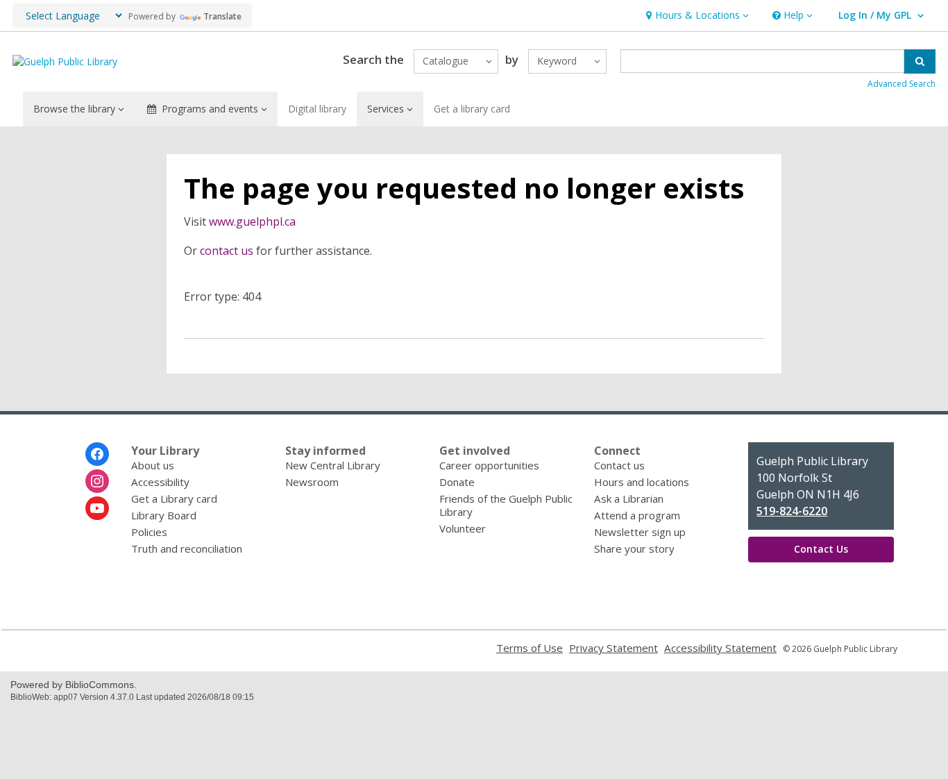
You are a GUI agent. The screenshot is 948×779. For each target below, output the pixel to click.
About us (152, 465)
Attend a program (637, 515)
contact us (226, 250)
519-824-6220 (791, 511)
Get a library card (472, 108)
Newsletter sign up (640, 532)
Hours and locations (641, 482)
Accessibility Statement (720, 648)
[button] (695, 15)
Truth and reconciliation (186, 548)
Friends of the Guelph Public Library (506, 505)
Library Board (163, 515)
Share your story (634, 548)
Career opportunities (489, 465)
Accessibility (160, 482)
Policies (149, 532)
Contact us (619, 465)
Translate (222, 16)
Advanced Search (901, 84)
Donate (457, 482)
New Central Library (332, 465)
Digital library (317, 108)
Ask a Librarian (628, 498)
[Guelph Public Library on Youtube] (97, 508)
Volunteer (462, 528)
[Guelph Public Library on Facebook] (97, 454)
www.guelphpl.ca (252, 221)
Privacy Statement (613, 648)
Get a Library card (174, 498)
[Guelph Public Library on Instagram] (97, 481)
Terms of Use (529, 648)
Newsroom (312, 482)
